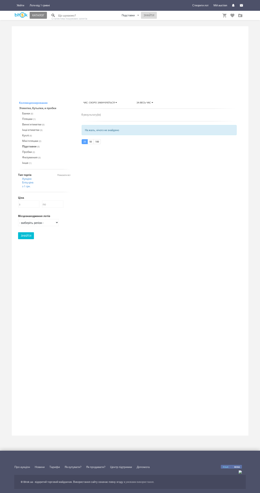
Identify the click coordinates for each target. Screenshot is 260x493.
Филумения (31, 157)
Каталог (38, 15)
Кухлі (27, 135)
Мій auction (220, 5)
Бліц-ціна (27, 182)
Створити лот (200, 5)
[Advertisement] (130, 59)
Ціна (21, 197)
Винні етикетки (33, 124)
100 (97, 141)
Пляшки (29, 119)
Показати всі (63, 174)
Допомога (143, 467)
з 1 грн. (26, 186)
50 (90, 141)
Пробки (28, 152)
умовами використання (140, 482)
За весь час (144, 102)
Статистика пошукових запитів (69, 18)
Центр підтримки (121, 467)
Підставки (31, 146)
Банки (27, 113)
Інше (26, 163)
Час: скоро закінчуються (99, 102)
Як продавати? (95, 467)
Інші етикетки (32, 130)
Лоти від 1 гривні (40, 5)
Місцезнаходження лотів (34, 216)
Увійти (20, 5)
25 (84, 141)
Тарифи (54, 467)
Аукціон (26, 179)
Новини (40, 467)
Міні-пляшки (31, 141)
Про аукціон (22, 467)
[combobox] (130, 16)
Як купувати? (73, 467)
